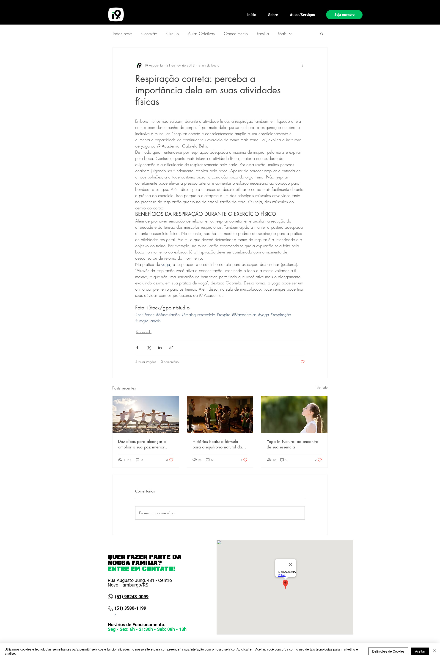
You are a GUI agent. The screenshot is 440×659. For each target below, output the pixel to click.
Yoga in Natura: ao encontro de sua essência (292, 444)
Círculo (172, 33)
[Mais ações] (302, 65)
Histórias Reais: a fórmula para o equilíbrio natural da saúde (217, 444)
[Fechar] (434, 651)
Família (263, 33)
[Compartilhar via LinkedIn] (160, 347)
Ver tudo (322, 387)
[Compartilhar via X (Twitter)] (148, 347)
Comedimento (236, 33)
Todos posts (122, 33)
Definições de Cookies (388, 651)
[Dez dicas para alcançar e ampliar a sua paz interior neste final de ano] (146, 414)
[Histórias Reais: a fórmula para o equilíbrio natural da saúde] (220, 414)
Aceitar (420, 651)
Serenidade (143, 332)
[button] (322, 34)
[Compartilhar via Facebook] (137, 347)
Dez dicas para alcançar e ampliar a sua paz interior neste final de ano (142, 444)
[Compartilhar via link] (171, 347)
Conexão (149, 33)
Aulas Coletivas (201, 33)
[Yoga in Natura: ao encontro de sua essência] (294, 414)
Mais (282, 33)
